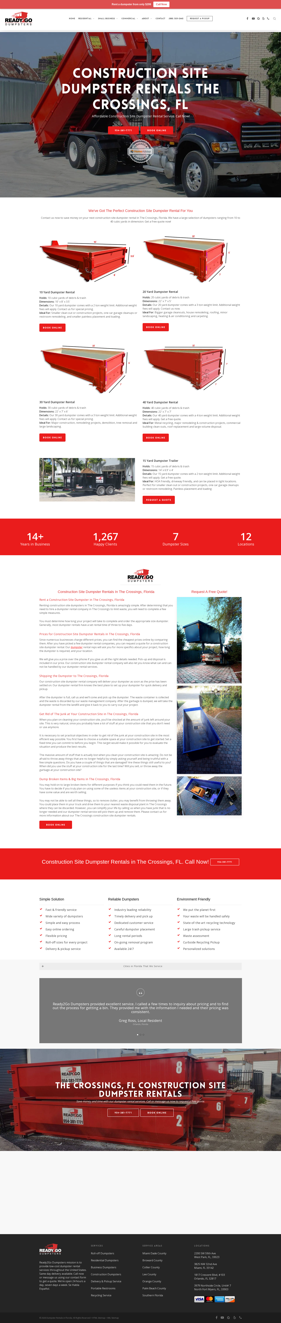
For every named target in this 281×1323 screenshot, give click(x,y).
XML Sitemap (113, 1317)
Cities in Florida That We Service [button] (142, 966)
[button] (123, 130)
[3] (143, 1031)
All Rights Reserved (81, 1317)
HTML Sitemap (98, 1317)
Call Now (161, 4)
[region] (140, 1008)
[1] (137, 1031)
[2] (140, 1031)
